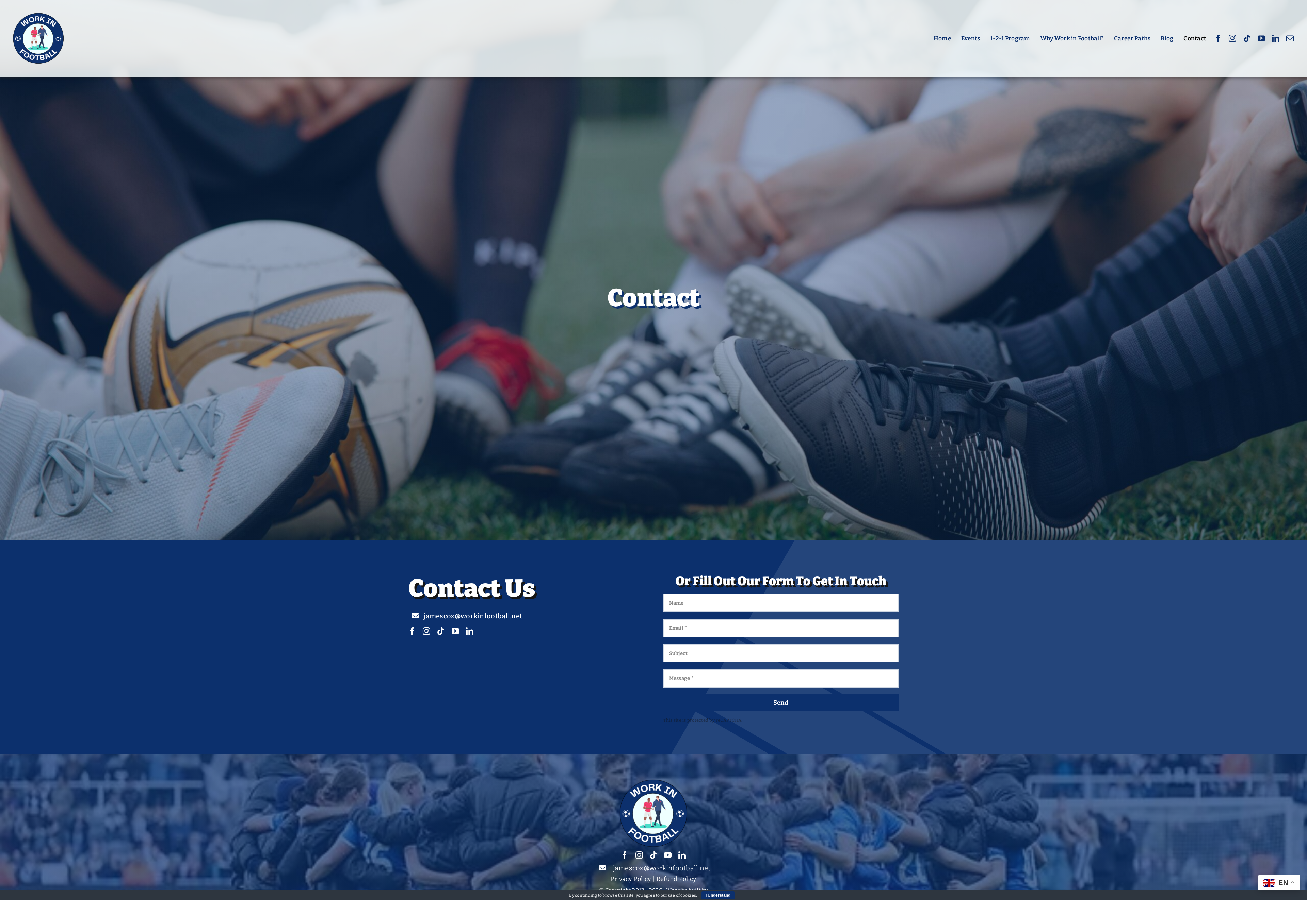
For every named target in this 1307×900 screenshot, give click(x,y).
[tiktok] (1247, 38)
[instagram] (1232, 38)
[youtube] (1261, 38)
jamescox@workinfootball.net (661, 868)
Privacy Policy (631, 879)
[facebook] (1218, 38)
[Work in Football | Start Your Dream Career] (38, 15)
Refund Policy (676, 879)
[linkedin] (1275, 38)
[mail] (1290, 38)
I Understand (718, 895)
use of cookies (682, 895)
